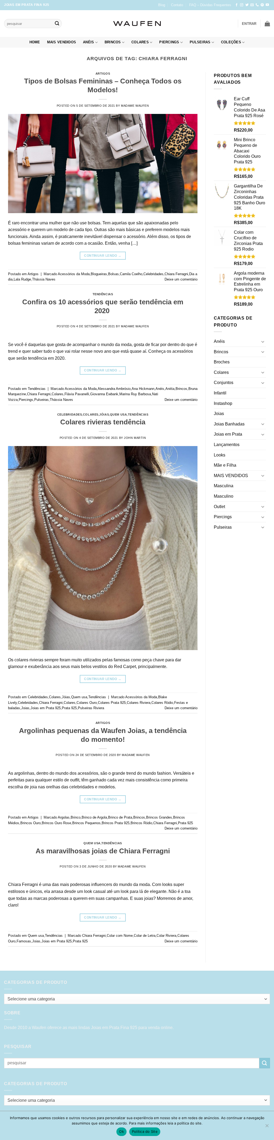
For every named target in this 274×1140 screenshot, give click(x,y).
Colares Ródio (162, 703)
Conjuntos (223, 382)
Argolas (64, 817)
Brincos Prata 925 (116, 823)
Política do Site (145, 1131)
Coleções (231, 42)
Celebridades (153, 274)
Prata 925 (69, 708)
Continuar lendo (102, 256)
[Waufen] (137, 23)
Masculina (223, 485)
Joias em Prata (228, 434)
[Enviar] (57, 23)
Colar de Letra (144, 936)
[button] (249, 24)
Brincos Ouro (30, 823)
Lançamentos (226, 444)
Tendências (103, 294)
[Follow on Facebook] (236, 5)
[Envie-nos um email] (252, 5)
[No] (267, 1127)
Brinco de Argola (94, 817)
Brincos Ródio (141, 823)
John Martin (135, 437)
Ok (121, 1131)
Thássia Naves (43, 279)
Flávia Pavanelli (76, 394)
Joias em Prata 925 (46, 708)
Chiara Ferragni (176, 274)
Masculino (223, 496)
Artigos (103, 73)
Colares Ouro (87, 703)
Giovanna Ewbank (104, 394)
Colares (140, 42)
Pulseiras (200, 42)
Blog (161, 5)
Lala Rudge (22, 279)
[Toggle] (263, 341)
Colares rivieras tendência (102, 422)
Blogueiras (99, 274)
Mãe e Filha (225, 465)
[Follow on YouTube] (267, 5)
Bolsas (113, 274)
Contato (177, 5)
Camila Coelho (131, 274)
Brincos (113, 42)
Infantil (220, 393)
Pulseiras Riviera (91, 708)
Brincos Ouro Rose (56, 823)
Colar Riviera (166, 936)
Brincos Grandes (159, 817)
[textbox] (135, 999)
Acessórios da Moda (74, 274)
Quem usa (118, 414)
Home (34, 42)
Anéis (88, 42)
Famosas (24, 941)
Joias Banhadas (229, 424)
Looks (219, 455)
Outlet (219, 506)
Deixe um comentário (181, 279)
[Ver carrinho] (267, 23)
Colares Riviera (138, 703)
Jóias (104, 414)
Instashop (223, 403)
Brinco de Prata (120, 817)
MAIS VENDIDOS (61, 42)
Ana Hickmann (143, 389)
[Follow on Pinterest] (262, 5)
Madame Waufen (135, 105)
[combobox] (137, 999)
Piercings (169, 42)
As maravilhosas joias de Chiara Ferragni (103, 851)
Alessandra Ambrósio (114, 389)
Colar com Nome (120, 936)
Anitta (169, 389)
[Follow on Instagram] (241, 5)
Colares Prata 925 (112, 703)
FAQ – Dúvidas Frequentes (210, 5)
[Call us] (257, 5)
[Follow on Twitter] (247, 5)
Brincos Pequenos (86, 823)
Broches (222, 362)
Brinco (76, 817)
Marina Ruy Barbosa (135, 394)
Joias (25, 708)
